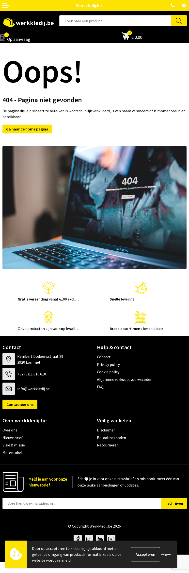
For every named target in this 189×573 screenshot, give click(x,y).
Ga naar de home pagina (27, 129)
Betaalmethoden (111, 437)
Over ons (9, 430)
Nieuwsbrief (12, 437)
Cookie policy (108, 371)
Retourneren (108, 445)
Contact (104, 356)
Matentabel (12, 452)
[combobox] (115, 20)
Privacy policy (108, 364)
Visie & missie (13, 445)
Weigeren (166, 554)
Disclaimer (106, 430)
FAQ (100, 386)
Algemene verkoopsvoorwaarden (124, 379)
